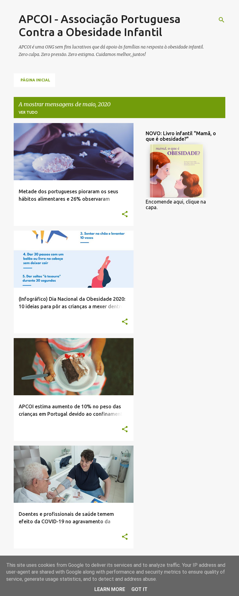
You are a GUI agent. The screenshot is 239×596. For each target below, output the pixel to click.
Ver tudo (28, 112)
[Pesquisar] (221, 19)
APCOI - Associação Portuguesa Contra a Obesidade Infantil (99, 25)
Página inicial (35, 80)
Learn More (109, 589)
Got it (139, 589)
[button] (125, 214)
